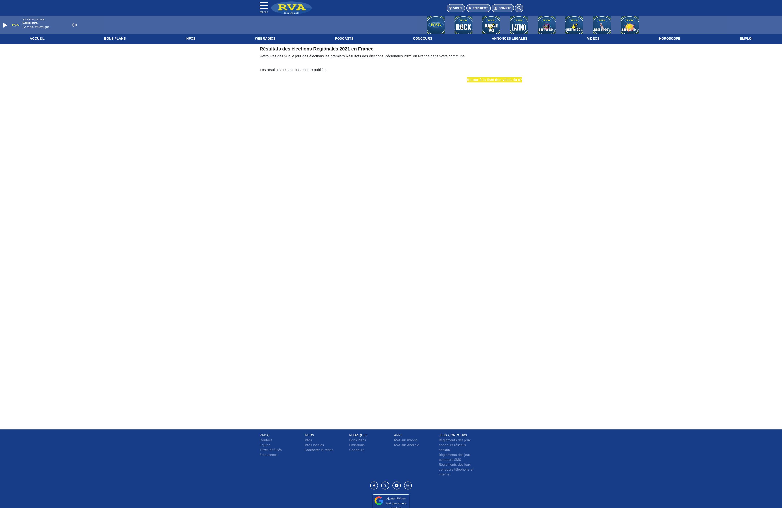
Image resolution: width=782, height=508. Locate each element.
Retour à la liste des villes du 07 (494, 80)
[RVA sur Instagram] (408, 485)
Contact (266, 440)
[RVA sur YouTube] (396, 485)
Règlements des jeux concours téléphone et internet (456, 469)
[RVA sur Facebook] (374, 485)
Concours (422, 38)
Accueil (37, 38)
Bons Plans (115, 38)
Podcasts (344, 38)
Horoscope (669, 38)
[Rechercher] (519, 8)
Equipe (265, 445)
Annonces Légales (509, 38)
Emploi (746, 38)
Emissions (357, 445)
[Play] (5, 25)
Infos (191, 38)
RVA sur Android (406, 445)
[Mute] (74, 25)
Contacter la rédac (318, 450)
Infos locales (314, 445)
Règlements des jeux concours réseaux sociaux (455, 445)
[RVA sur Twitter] (385, 485)
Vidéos (593, 38)
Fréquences (268, 455)
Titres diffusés (271, 450)
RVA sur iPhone (405, 440)
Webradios (265, 38)
